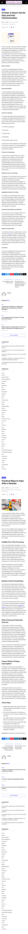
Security (3, 439)
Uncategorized (5, 464)
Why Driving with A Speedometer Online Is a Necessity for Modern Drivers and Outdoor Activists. (20, 284)
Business (3, 389)
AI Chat (9, 233)
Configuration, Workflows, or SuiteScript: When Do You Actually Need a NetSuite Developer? (12, 308)
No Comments (5, 24)
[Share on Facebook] (7, 27)
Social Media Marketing (7, 452)
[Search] (26, 2)
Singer (3, 445)
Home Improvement (6, 418)
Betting (3, 383)
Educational (4, 410)
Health (3, 416)
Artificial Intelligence (6, 379)
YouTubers (4, 468)
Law (2, 423)
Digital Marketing (5, 406)
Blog (3, 9)
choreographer (5, 400)
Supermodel (4, 456)
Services (3, 443)
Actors (3, 372)
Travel (3, 462)
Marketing (4, 429)
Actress (3, 375)
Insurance (4, 420)
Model (3, 431)
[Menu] (2, 2)
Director (3, 408)
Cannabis (4, 393)
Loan (3, 427)
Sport (3, 454)
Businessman (4, 391)
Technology (4, 458)
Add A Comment (14, 335)
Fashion (3, 412)
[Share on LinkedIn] (13, 27)
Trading (3, 460)
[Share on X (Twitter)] (9, 27)
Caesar (7, 22)
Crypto (3, 402)
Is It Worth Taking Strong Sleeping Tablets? (13, 779)
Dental (3, 404)
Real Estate (4, 437)
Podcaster (4, 435)
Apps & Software (5, 377)
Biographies (4, 385)
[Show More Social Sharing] (16, 27)
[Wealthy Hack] (14, 2)
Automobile (4, 381)
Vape (3, 466)
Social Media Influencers (7, 450)
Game (3, 414)
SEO (2, 441)
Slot (2, 448)
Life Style (4, 425)
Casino (3, 395)
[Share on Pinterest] (11, 27)
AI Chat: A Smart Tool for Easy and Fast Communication (20, 747)
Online (3, 433)
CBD (3, 397)
